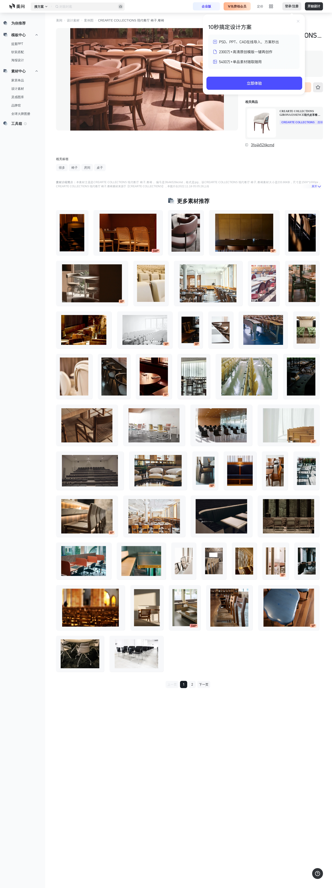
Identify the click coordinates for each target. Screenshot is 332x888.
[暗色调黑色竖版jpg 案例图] (302, 232)
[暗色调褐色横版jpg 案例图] (244, 232)
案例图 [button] (89, 20)
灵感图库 (17, 97)
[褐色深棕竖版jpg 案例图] (146, 607)
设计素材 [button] (73, 20)
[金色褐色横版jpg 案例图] (87, 516)
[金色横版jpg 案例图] (208, 283)
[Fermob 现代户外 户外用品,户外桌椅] (306, 470)
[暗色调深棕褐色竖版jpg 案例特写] (72, 232)
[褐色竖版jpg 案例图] (220, 329)
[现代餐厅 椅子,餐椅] (74, 376)
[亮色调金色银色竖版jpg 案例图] (183, 561)
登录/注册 (292, 6)
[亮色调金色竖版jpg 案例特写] (275, 561)
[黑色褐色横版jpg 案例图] (92, 283)
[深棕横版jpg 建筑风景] (90, 607)
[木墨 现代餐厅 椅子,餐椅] (229, 607)
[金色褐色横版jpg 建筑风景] (158, 470)
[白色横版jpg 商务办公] (144, 329)
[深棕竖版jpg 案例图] (154, 376)
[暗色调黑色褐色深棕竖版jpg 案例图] (114, 376)
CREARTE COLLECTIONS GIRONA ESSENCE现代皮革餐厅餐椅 (300, 113)
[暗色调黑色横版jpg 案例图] (221, 516)
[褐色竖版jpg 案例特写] (185, 607)
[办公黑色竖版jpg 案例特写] (306, 561)
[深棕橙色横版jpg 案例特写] (128, 232)
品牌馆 (16, 105)
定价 (260, 6)
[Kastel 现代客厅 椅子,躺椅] (306, 329)
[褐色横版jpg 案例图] (87, 425)
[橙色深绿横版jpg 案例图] (141, 561)
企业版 (206, 6)
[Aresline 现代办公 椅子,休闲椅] (150, 283)
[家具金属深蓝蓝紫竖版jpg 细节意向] (240, 470)
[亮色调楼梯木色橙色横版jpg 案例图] (288, 425)
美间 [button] (59, 20)
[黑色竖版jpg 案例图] (302, 283)
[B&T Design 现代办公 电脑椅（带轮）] (80, 654)
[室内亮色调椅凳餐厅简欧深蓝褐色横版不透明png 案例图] (288, 607)
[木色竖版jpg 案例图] (213, 561)
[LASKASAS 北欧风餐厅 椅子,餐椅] (185, 232)
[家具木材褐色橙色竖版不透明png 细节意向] (275, 470)
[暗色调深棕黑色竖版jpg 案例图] (190, 329)
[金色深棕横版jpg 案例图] (84, 329)
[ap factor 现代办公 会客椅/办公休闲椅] (137, 654)
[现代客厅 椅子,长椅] (263, 329)
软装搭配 (17, 52)
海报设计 (17, 60)
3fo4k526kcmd (262, 144)
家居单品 (17, 80)
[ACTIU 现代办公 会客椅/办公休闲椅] (154, 425)
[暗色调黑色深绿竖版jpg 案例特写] (301, 376)
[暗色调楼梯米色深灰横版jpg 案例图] (90, 470)
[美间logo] (18, 6)
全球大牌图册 (20, 113)
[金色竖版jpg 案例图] (244, 561)
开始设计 (314, 6)
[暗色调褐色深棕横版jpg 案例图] (288, 516)
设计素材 (17, 88)
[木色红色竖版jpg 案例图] (263, 283)
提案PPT (17, 44)
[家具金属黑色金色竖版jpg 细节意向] (205, 470)
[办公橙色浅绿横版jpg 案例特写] (83, 561)
